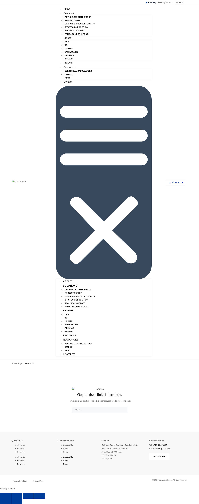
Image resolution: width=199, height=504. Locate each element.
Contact (68, 81)
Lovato (69, 49)
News (67, 78)
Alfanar (69, 55)
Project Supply (73, 20)
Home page (126, 401)
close (13, 489)
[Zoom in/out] (5, 496)
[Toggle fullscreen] (16, 496)
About (67, 8)
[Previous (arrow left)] (5, 501)
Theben (69, 59)
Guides (68, 74)
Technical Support (75, 31)
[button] (104, 182)
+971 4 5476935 (160, 445)
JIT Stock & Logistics (76, 27)
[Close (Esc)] (39, 496)
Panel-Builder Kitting (76, 34)
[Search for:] (99, 410)
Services (21, 452)
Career (66, 448)
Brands (67, 38)
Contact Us (68, 445)
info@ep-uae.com (162, 448)
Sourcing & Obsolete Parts (80, 24)
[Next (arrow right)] (16, 501)
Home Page (17, 363)
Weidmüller (71, 52)
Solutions (69, 13)
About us (21, 445)
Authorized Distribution (78, 17)
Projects (68, 62)
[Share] (28, 496)
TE (66, 45)
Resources (69, 67)
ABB (67, 42)
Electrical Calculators (78, 71)
